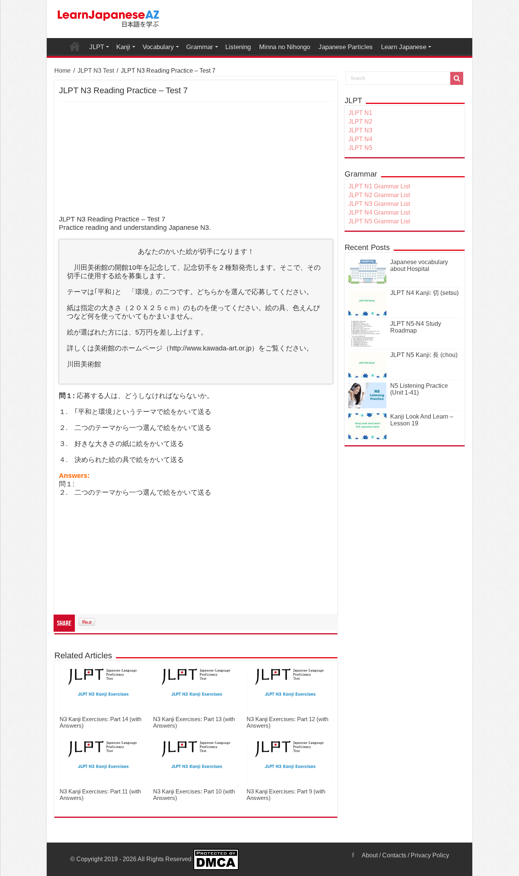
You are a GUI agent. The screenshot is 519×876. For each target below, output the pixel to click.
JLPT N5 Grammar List (379, 221)
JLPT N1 (360, 113)
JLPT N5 (360, 148)
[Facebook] (353, 855)
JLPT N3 (360, 130)
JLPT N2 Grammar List (379, 195)
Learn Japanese (403, 47)
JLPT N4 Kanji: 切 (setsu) (424, 293)
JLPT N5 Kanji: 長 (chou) (423, 355)
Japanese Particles (345, 47)
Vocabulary (158, 47)
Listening (238, 47)
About (370, 855)
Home (62, 70)
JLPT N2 (360, 121)
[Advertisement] (196, 158)
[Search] (456, 78)
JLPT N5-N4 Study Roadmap (415, 327)
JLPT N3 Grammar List (379, 204)
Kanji (123, 47)
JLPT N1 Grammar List (379, 186)
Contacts (394, 855)
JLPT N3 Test (96, 70)
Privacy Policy (430, 855)
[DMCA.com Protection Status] (216, 859)
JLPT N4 (360, 139)
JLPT (96, 47)
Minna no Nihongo (284, 47)
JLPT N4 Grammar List (379, 212)
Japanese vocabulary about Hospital (419, 265)
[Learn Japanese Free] (108, 17)
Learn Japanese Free (75, 46)
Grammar (199, 47)
